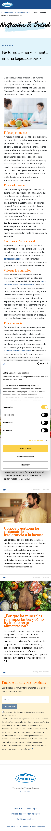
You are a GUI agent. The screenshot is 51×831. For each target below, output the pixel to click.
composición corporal (14, 258)
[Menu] (45, 4)
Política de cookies (25, 819)
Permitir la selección (25, 456)
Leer (4, 490)
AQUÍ (31, 749)
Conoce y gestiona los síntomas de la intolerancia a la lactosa (23, 531)
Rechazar (25, 465)
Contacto (18, 808)
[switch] (44, 415)
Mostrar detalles (36, 440)
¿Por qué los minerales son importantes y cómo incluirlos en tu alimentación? (24, 621)
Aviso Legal (31, 808)
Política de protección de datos (25, 813)
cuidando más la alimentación (17, 350)
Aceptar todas (25, 448)
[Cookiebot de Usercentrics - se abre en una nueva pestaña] (37, 364)
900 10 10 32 (25, 791)
